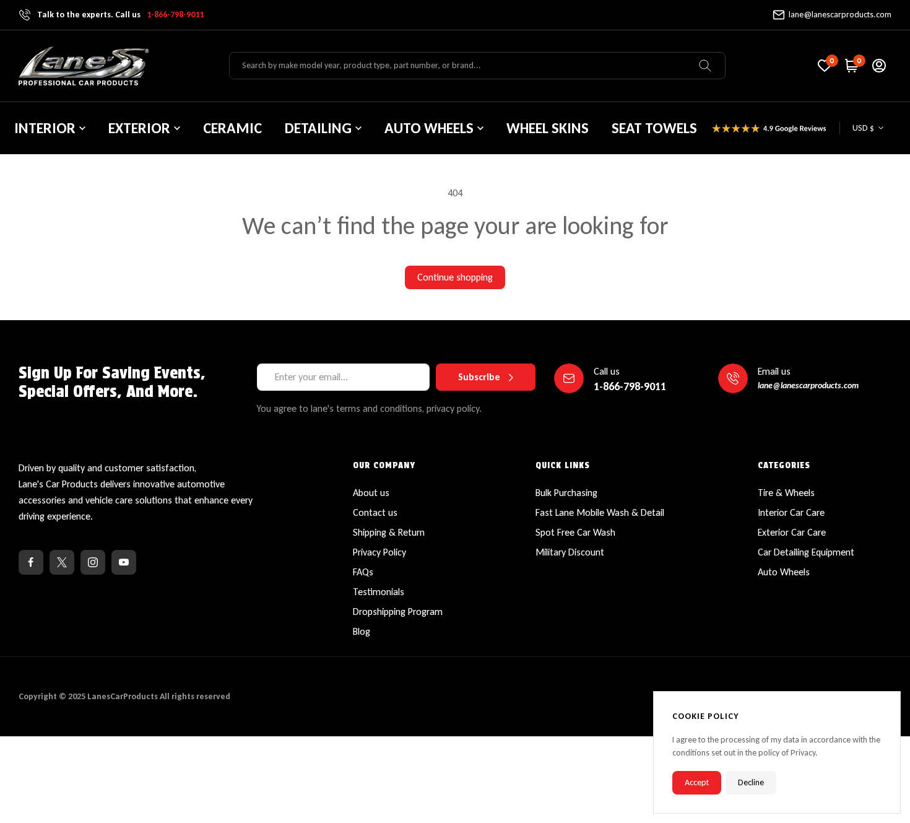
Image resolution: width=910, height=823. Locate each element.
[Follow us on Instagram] (92, 562)
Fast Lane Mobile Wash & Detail (599, 512)
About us (371, 493)
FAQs (363, 572)
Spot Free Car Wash (575, 532)
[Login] (879, 65)
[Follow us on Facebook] (31, 562)
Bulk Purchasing (566, 493)
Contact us (375, 512)
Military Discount (569, 552)
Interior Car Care (791, 512)
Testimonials (378, 592)
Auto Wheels (784, 572)
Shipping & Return (389, 532)
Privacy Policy (379, 552)
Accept (697, 782)
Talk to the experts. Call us (120, 14)
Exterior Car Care (792, 532)
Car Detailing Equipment (806, 552)
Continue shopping (455, 277)
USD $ (863, 128)
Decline (751, 782)
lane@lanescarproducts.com (840, 14)
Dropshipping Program (398, 611)
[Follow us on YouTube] (123, 562)
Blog (361, 631)
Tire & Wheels (786, 493)
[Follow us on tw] (62, 562)
